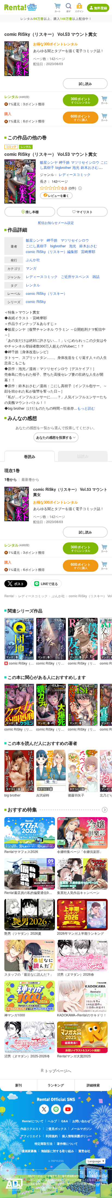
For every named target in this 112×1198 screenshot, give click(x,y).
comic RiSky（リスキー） (46, 293)
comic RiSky (36, 301)
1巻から (10, 479)
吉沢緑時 (42, 795)
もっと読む (86, 408)
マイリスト (84, 211)
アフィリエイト (30, 1136)
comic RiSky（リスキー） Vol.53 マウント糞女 (70, 491)
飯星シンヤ (49, 162)
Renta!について (32, 1121)
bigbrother (63, 167)
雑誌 (95, 276)
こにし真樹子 (36, 245)
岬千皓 (64, 162)
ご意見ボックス (56, 1129)
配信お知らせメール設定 (56, 222)
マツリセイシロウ (85, 162)
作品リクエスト (30, 1129)
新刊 (18, 1085)
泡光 (75, 167)
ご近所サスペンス (75, 276)
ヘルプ (52, 1121)
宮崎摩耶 (88, 251)
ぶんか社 (33, 259)
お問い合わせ (81, 1121)
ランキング (56, 1085)
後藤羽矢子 (76, 795)
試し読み (85, 83)
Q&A (64, 1121)
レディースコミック (75, 174)
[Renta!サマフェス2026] (31, 7)
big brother (12, 795)
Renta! (9, 595)
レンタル (33, 284)
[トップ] (15, 7)
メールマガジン (81, 1129)
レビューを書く (58, 196)
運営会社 (84, 1151)
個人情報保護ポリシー (77, 1136)
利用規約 (52, 1136)
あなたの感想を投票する (54, 437)
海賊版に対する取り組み (57, 1151)
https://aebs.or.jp (37, 1191)
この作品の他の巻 (27, 137)
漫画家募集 (29, 1151)
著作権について (67, 1144)
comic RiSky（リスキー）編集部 (52, 251)
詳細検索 (93, 1085)
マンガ (31, 268)
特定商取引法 (43, 1144)
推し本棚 (32, 211)
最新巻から (30, 479)
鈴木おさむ (89, 167)
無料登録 (100, 7)
